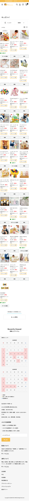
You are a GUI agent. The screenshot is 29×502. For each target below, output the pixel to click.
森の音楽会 (2, 293)
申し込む (6, 439)
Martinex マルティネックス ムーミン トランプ (24, 72)
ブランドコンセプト (6, 486)
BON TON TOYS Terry (13, 208)
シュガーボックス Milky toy (14, 152)
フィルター (9, 22)
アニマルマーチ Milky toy (23, 125)
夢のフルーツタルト (4, 43)
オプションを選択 (14, 222)
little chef (2, 70)
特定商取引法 (4, 480)
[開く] (17, 4)
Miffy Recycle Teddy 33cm (23, 180)
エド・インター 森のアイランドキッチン (4, 181)
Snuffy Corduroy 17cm (23, 208)
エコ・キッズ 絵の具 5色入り (24, 99)
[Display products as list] (27, 27)
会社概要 (3, 471)
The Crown (3, 208)
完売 (14, 56)
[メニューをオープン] (2, 4)
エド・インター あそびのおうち (14, 125)
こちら (7, 453)
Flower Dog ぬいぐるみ (14, 99)
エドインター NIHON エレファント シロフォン (14, 266)
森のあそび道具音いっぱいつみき (14, 237)
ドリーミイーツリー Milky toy (4, 125)
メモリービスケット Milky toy (4, 265)
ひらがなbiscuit (13, 70)
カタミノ (2, 98)
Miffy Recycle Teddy (23, 265)
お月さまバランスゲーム (14, 180)
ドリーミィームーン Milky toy (14, 42)
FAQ (2, 474)
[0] (26, 4)
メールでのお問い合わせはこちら (9, 407)
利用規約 (3, 477)
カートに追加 (5, 56)
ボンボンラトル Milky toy (3, 237)
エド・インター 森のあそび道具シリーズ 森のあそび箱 (24, 153)
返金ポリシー (4, 489)
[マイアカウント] (20, 4)
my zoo (21, 41)
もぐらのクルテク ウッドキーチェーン (4, 152)
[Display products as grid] (24, 27)
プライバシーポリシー (6, 483)
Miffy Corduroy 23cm (23, 237)
